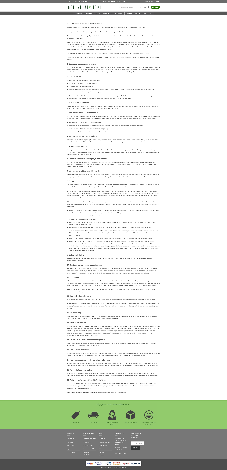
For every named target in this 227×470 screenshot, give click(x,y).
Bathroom (119, 13)
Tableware (102, 449)
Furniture (102, 438)
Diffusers (101, 452)
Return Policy (87, 442)
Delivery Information (89, 438)
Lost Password (71, 452)
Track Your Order (88, 445)
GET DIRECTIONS (120, 453)
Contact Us (70, 438)
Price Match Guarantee (86, 453)
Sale (151, 13)
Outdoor (129, 13)
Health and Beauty (104, 442)
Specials (101, 456)
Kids (144, 13)
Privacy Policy (71, 445)
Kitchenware (103, 445)
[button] (149, 1)
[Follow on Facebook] (67, 1)
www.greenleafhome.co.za (94, 23)
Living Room (79, 13)
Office (98, 13)
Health (137, 13)
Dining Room (107, 13)
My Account (70, 449)
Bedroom (89, 13)
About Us (70, 442)
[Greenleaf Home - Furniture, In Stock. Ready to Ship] (84, 7)
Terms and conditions (89, 449)
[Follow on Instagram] (69, 1)
